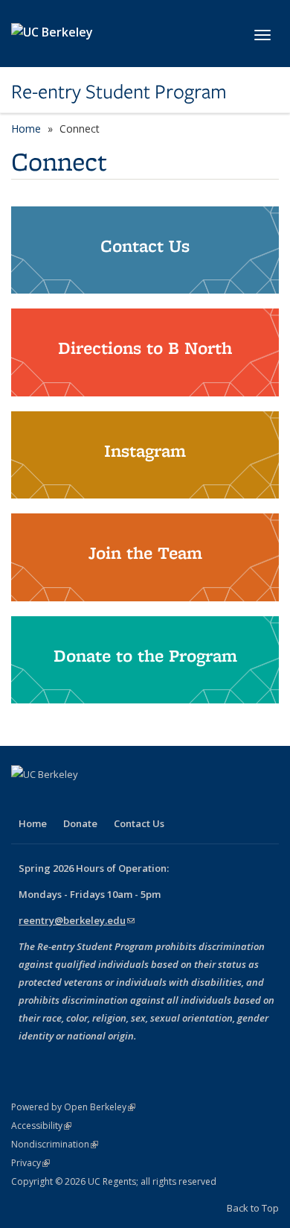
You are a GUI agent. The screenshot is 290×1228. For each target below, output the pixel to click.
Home (26, 128)
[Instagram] (111, 799)
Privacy (30, 1162)
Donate (80, 823)
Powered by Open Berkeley (73, 1107)
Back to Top (253, 1208)
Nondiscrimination (54, 1144)
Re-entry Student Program (119, 91)
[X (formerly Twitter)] (53, 799)
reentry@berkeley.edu (77, 920)
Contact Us (139, 823)
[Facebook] (24, 799)
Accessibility (41, 1125)
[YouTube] (82, 799)
